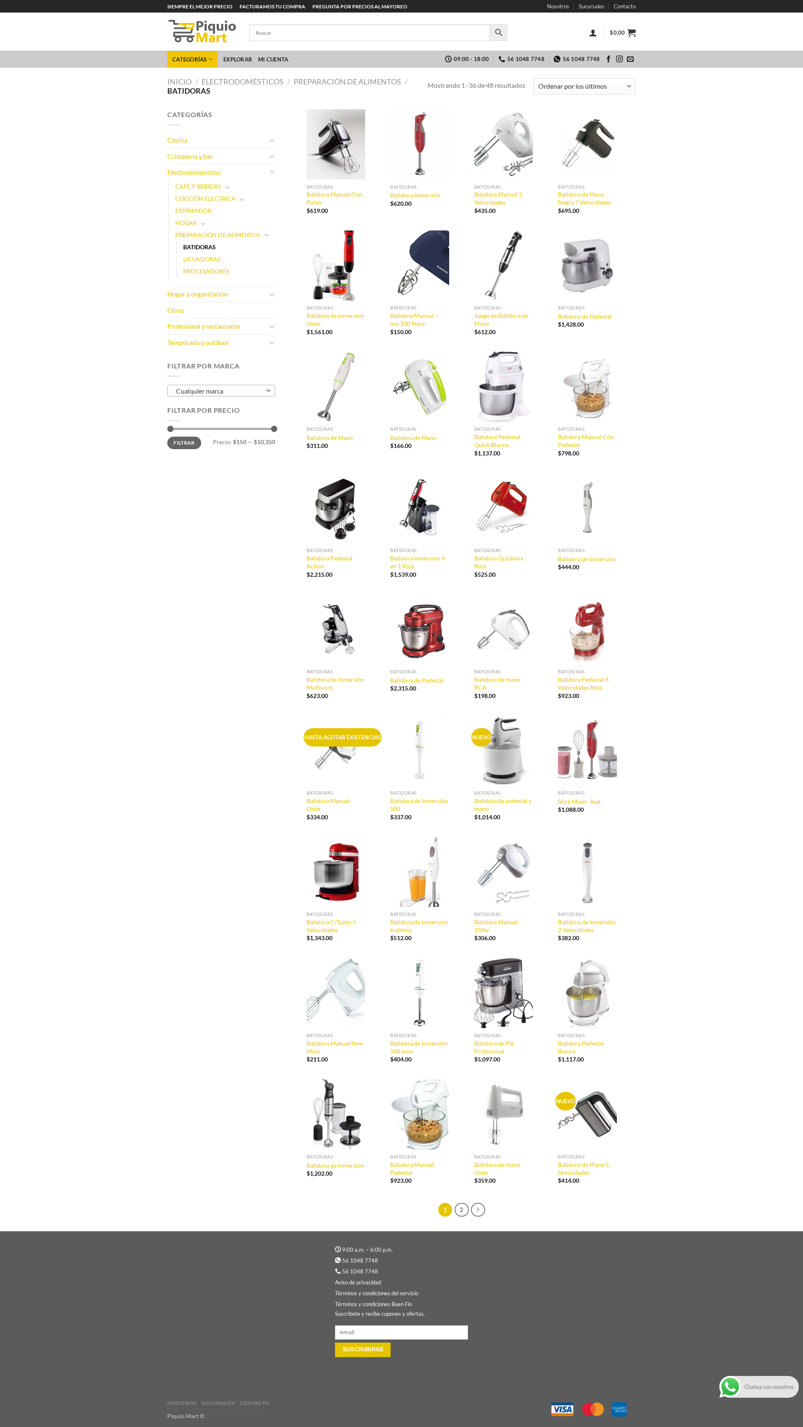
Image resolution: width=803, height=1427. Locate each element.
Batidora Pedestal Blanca (581, 1047)
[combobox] (221, 390)
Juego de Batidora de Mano (501, 319)
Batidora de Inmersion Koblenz (419, 925)
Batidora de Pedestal (584, 316)
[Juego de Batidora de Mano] (503, 265)
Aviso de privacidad (358, 1282)
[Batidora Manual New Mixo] (336, 993)
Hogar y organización (197, 294)
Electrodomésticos (243, 81)
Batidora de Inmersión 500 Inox (419, 1047)
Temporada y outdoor (198, 342)
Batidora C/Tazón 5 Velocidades (331, 925)
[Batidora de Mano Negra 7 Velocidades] (587, 144)
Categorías (189, 59)
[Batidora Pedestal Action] (336, 508)
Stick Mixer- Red (579, 801)
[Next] (478, 1210)
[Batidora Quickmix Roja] (503, 508)
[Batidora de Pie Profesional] (503, 993)
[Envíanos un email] (630, 59)
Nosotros (558, 6)
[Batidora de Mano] (336, 387)
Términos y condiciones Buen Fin (373, 1304)
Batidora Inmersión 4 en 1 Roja (417, 562)
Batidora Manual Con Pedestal (586, 440)
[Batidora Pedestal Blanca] (587, 993)
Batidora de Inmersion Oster (335, 319)
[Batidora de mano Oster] (503, 1114)
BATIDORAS (199, 247)
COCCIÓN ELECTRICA (205, 198)
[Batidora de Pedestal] (587, 265)
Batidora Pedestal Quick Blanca (497, 440)
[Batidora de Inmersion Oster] (336, 265)
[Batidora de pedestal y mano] (503, 751)
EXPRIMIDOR (193, 210)
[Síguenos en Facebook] (608, 59)
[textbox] (219, 391)
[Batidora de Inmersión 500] (419, 751)
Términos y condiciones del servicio (376, 1293)
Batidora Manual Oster (328, 804)
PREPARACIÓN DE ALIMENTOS (347, 81)
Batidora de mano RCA (497, 683)
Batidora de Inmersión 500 (419, 804)
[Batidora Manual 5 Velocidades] (503, 144)
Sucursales (591, 6)
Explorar (237, 59)
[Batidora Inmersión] (419, 144)
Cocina (177, 140)
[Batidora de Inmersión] (587, 508)
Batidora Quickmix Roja (498, 562)
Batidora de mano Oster (497, 1168)
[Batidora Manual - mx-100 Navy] (419, 265)
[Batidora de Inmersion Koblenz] (419, 872)
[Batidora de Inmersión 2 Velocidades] (587, 872)
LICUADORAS (201, 259)
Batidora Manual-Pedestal (413, 1168)
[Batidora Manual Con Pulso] (336, 144)
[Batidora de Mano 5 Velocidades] (587, 1114)
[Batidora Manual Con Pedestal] (587, 387)
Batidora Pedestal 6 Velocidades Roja (583, 683)
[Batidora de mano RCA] (503, 629)
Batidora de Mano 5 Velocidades (583, 1168)
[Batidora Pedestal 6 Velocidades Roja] (587, 629)
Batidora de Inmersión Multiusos (335, 683)
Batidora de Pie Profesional (494, 1047)
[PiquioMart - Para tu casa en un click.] (202, 32)
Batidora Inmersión (415, 195)
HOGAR (186, 222)
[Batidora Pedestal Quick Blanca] (503, 387)
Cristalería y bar (190, 156)
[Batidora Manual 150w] (503, 872)
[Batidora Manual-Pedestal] (419, 1114)
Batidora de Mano (330, 437)
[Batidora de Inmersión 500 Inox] (419, 993)
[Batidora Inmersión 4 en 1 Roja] (419, 508)
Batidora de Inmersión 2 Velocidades (587, 925)
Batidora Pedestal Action (330, 562)
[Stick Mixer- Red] (587, 751)
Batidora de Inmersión (587, 559)
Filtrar (184, 443)
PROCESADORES (206, 271)
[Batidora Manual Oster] (336, 751)
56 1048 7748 (360, 1260)
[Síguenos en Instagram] (619, 59)
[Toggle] (272, 140)
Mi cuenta (273, 59)
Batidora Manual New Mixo (335, 1047)
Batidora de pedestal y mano (503, 804)
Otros (175, 310)
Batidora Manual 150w (496, 925)
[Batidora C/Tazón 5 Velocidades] (336, 872)
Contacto (625, 6)
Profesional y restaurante (203, 326)
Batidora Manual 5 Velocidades (498, 198)
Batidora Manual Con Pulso (334, 198)
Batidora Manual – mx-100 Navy (414, 319)
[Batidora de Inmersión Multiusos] (336, 629)
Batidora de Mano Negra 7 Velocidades (584, 198)
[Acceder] (593, 32)
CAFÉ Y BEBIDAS (198, 186)
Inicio (179, 81)
